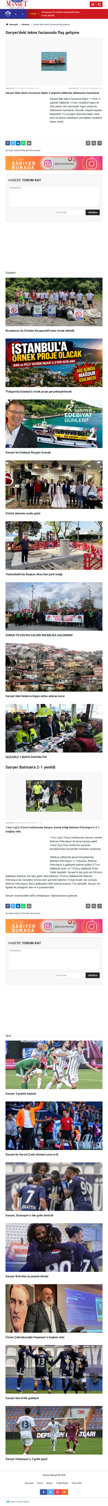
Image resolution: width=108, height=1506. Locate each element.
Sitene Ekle (77, 1483)
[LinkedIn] (18, 143)
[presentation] (15, 14)
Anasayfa (13, 24)
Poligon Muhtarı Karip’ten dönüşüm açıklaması (58, 14)
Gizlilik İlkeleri (62, 1483)
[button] (88, 143)
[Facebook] (7, 143)
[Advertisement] (26, 114)
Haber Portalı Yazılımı (19, 1502)
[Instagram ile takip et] (57, 1492)
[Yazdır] (29, 143)
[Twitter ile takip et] (50, 1492)
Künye (40, 1483)
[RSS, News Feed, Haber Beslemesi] (64, 1492)
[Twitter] (13, 143)
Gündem (25, 24)
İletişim (49, 1483)
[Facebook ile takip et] (43, 1492)
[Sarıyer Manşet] (17, 4)
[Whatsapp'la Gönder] (23, 143)
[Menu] (92, 4)
